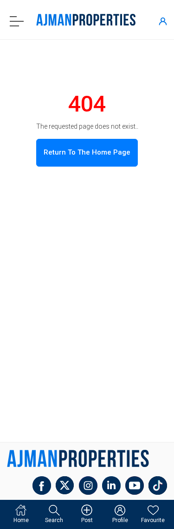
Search (54, 520)
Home (21, 520)
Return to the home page (87, 152)
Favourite (153, 520)
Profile (120, 520)
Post (87, 520)
